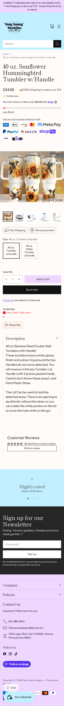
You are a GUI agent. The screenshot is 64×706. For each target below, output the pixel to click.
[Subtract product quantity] (6, 279)
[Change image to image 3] (32, 217)
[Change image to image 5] (56, 217)
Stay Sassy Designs (33, 680)
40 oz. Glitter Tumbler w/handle (29, 250)
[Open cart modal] (51, 26)
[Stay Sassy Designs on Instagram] (10, 654)
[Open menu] (59, 26)
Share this (14, 325)
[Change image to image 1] (8, 217)
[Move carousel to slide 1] (28, 498)
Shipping (8, 300)
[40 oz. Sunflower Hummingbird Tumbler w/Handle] (32, 177)
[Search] (57, 44)
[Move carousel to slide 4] (36, 498)
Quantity (8, 271)
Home (6, 54)
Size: (20, 239)
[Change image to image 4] (44, 217)
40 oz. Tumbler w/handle (11, 251)
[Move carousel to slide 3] (33, 498)
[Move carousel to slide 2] (30, 498)
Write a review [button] (32, 448)
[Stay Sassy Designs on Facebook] (4, 654)
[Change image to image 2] (20, 217)
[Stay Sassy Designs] (14, 26)
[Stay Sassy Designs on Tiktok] (16, 654)
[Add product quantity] (19, 279)
